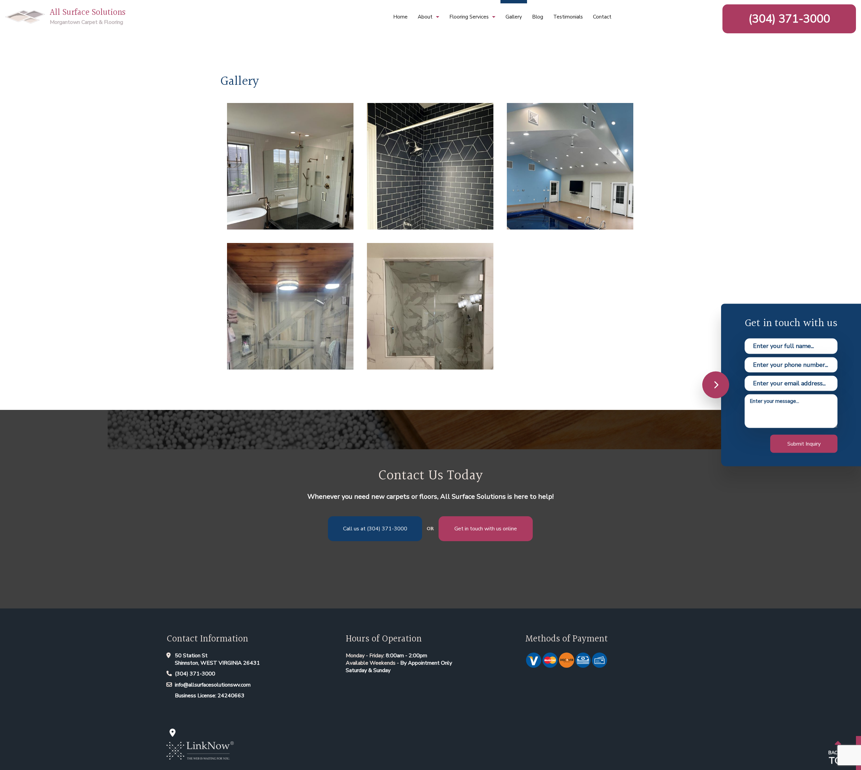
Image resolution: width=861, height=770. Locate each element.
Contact (602, 16)
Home (400, 16)
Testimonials (568, 16)
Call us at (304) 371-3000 (375, 528)
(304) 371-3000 (789, 19)
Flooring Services (469, 16)
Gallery (514, 16)
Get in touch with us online (485, 528)
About (425, 16)
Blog (537, 16)
